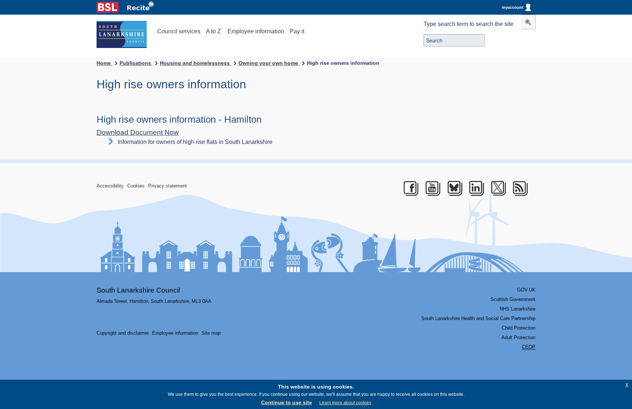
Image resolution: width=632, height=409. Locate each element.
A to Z (213, 31)
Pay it (297, 31)
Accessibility (110, 186)
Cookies (135, 186)
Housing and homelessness (195, 63)
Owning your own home (269, 63)
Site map (211, 333)
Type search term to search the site (469, 24)
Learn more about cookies (345, 402)
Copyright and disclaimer (123, 333)
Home (104, 63)
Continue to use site (286, 402)
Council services (178, 31)
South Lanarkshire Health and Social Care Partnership (478, 318)
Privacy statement (167, 186)
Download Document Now (138, 132)
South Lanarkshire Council (138, 290)
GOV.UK (526, 290)
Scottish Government (512, 299)
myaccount (512, 7)
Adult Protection (518, 337)
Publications (136, 63)
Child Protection (518, 328)
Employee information (255, 31)
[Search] (528, 22)
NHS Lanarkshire (517, 309)
